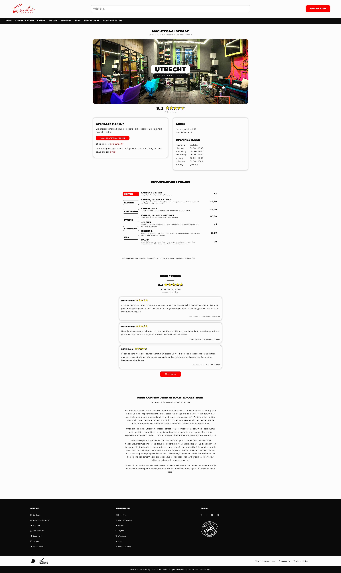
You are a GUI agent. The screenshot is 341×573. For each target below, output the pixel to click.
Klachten (36, 525)
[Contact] (218, 515)
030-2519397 (116, 144)
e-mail (113, 152)
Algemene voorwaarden (265, 561)
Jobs (120, 541)
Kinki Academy (124, 546)
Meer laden (170, 374)
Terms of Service (199, 569)
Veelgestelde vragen (41, 520)
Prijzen (121, 531)
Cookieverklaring (300, 561)
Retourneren (38, 546)
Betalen (36, 541)
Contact (36, 515)
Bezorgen (37, 536)
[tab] (131, 194)
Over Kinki (122, 515)
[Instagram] (201, 515)
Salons (160, 35)
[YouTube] (212, 515)
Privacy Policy (181, 569)
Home (151, 35)
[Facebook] (206, 515)
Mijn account (38, 531)
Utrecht (169, 35)
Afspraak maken (125, 520)
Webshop (122, 536)
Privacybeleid (284, 561)
